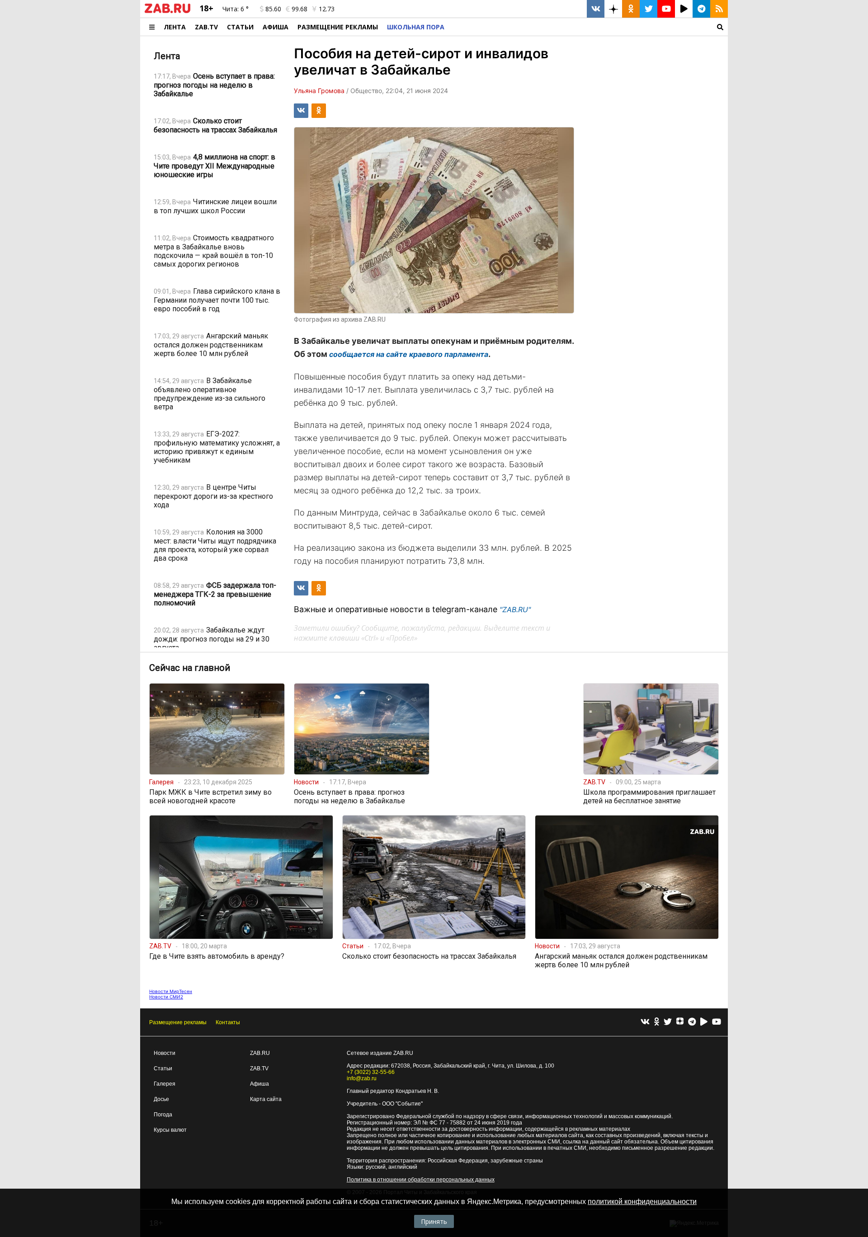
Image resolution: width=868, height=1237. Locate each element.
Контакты (228, 1022)
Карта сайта (266, 1099)
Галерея (164, 1084)
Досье (161, 1099)
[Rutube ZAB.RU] (684, 9)
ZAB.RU (260, 1053)
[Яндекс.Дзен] (680, 1022)
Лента (175, 27)
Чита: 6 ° (235, 9)
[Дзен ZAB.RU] (613, 9)
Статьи (240, 27)
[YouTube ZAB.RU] (666, 9)
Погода (163, 1114)
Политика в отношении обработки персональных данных (421, 1179)
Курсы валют (170, 1130)
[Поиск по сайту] (588, 27)
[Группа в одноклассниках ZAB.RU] (631, 9)
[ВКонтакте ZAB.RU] (595, 9)
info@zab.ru (362, 1078)
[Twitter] (667, 1022)
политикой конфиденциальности (642, 1201)
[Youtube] (716, 1022)
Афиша (275, 27)
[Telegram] (692, 1022)
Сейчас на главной (189, 667)
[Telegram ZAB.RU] (701, 9)
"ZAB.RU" (515, 609)
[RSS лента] (719, 9)
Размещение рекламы (178, 1022)
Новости (164, 1053)
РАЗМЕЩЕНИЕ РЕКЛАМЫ (337, 27)
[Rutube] (704, 1022)
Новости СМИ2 (166, 996)
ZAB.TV (206, 27)
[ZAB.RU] (167, 11)
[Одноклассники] (656, 1022)
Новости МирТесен (170, 991)
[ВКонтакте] (645, 1022)
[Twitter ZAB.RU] (648, 9)
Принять (434, 1221)
